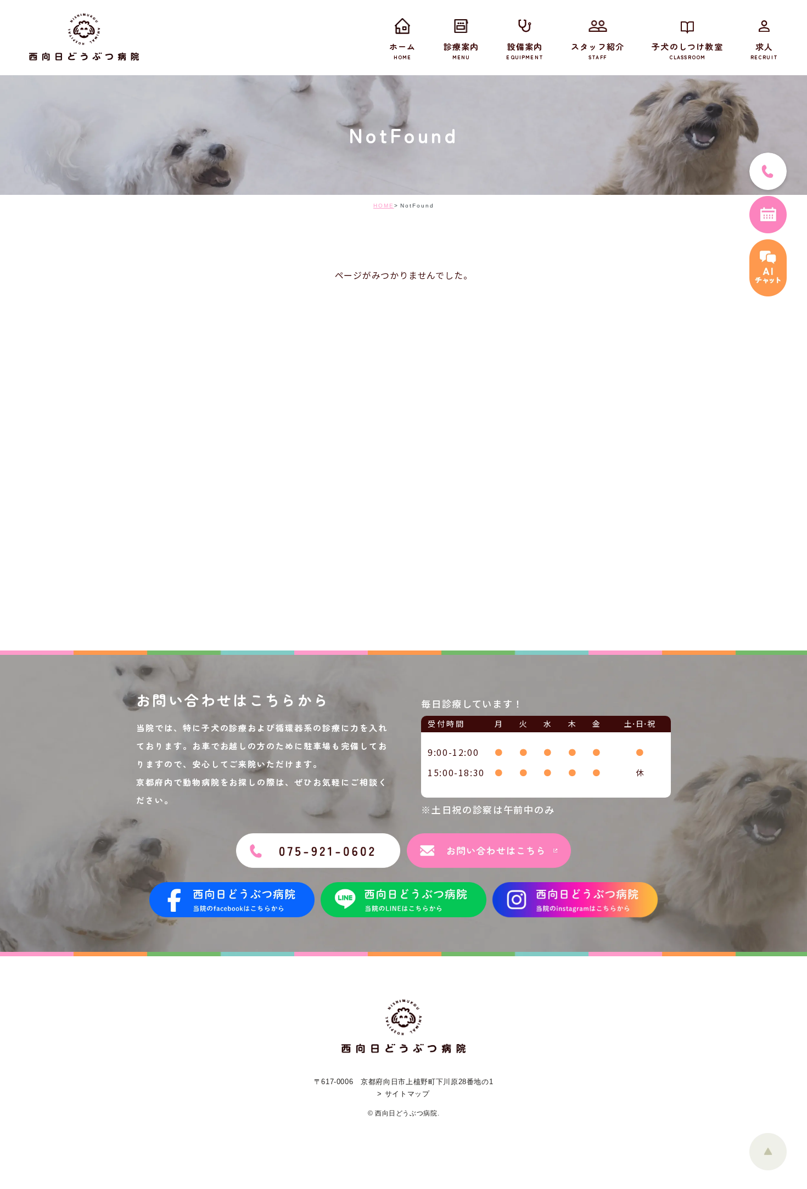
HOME (383, 206)
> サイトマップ (403, 1094)
